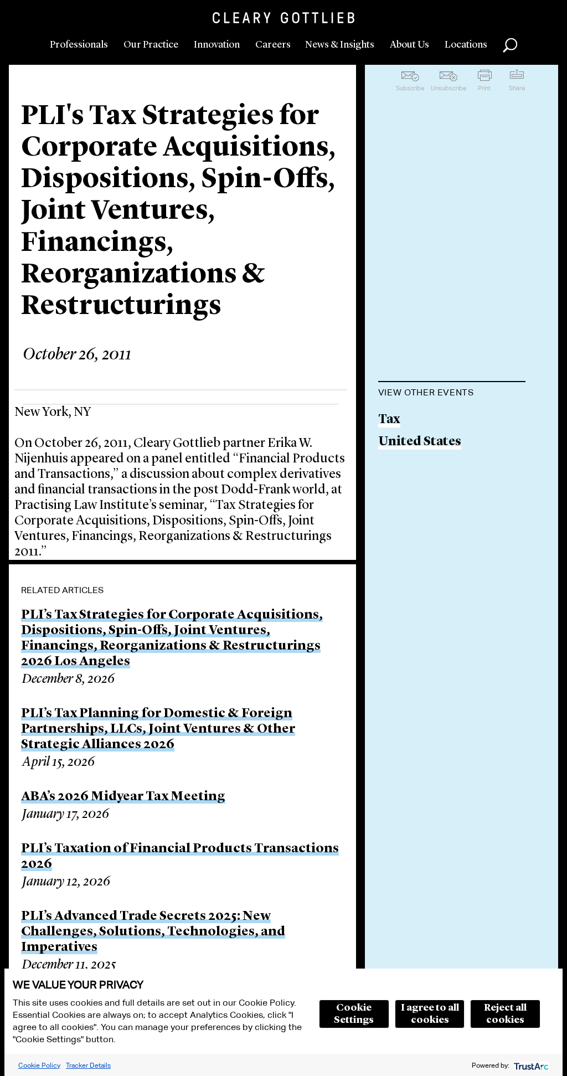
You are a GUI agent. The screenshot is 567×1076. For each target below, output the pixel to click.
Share (517, 88)
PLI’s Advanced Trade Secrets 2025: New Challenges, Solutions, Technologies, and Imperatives (153, 932)
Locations (466, 45)
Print (484, 88)
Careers (273, 45)
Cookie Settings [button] (354, 1014)
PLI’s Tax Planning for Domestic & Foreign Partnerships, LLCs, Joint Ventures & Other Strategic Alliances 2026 (158, 729)
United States (419, 442)
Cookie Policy (39, 1065)
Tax (389, 420)
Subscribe (410, 88)
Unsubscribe (448, 88)
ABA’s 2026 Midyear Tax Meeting (123, 797)
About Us (409, 45)
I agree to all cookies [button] (430, 1014)
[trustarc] (530, 1065)
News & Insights (339, 45)
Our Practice (150, 45)
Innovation (217, 45)
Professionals (79, 45)
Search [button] (510, 45)
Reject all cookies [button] (505, 1014)
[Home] (283, 17)
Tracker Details (88, 1065)
